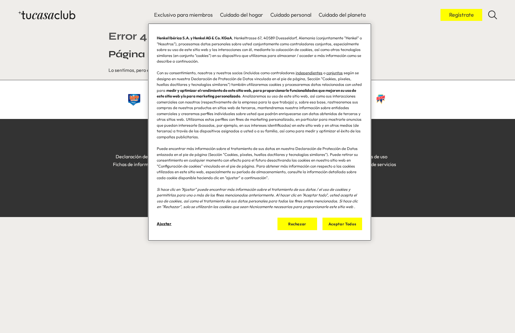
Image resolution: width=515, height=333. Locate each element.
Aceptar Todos (342, 224)
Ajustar (164, 223)
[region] (259, 132)
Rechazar (297, 224)
